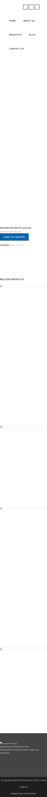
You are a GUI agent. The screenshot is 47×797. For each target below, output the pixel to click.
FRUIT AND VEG (17, 245)
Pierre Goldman (29, 794)
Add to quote (14, 237)
